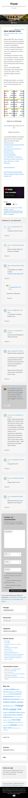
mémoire (9, 720)
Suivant (23, 29)
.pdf (4, 689)
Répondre (7, 235)
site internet (20, 725)
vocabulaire (15, 728)
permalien (11, 214)
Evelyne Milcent (16, 211)
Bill (16, 33)
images (11, 705)
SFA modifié (7, 641)
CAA (7, 694)
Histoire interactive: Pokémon (11, 652)
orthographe (11, 722)
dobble (10, 211)
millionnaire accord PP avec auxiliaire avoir (14, 654)
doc (21, 696)
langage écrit (6, 712)
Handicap (6, 706)
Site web (7, 569)
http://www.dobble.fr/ (9, 167)
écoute (19, 728)
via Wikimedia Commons (17, 785)
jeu (13, 705)
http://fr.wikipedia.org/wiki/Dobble (13, 172)
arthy (9, 265)
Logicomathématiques (10, 715)
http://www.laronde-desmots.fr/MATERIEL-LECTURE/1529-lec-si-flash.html (13, 155)
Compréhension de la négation (11, 647)
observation (5, 722)
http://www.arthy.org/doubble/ (15, 273)
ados (7, 689)
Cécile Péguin (17, 696)
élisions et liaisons (8, 659)
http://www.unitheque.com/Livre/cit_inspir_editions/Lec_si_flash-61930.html (14, 161)
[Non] (26, 792)
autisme (15, 692)
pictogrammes (6, 725)
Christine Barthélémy (14, 694)
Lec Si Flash (12, 212)
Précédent (16, 29)
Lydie (9, 351)
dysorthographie (14, 699)
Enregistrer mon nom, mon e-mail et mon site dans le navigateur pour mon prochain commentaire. (13, 575)
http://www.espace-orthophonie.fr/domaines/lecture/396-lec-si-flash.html (14, 145)
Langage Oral (14, 709)
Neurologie (16, 720)
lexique (18, 712)
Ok (14, 795)
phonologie (17, 722)
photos (21, 722)
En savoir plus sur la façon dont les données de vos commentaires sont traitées (13, 599)
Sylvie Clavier (7, 728)
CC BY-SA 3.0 (6, 785)
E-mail (6, 561)
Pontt (14, 3)
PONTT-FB (6, 737)
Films (12, 672)
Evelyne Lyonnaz (16, 702)
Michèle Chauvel (15, 717)
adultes (13, 689)
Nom (6, 554)
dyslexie (6, 699)
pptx (15, 725)
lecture (17, 212)
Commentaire (8, 531)
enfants (6, 702)
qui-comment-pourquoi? (15, 669)
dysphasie (22, 699)
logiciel (23, 712)
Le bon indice (7, 642)
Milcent (6, 125)
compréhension (8, 696)
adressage (6, 211)
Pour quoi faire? (7, 649)
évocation (5, 730)
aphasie (11, 692)
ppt (11, 725)
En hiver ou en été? (8, 651)
